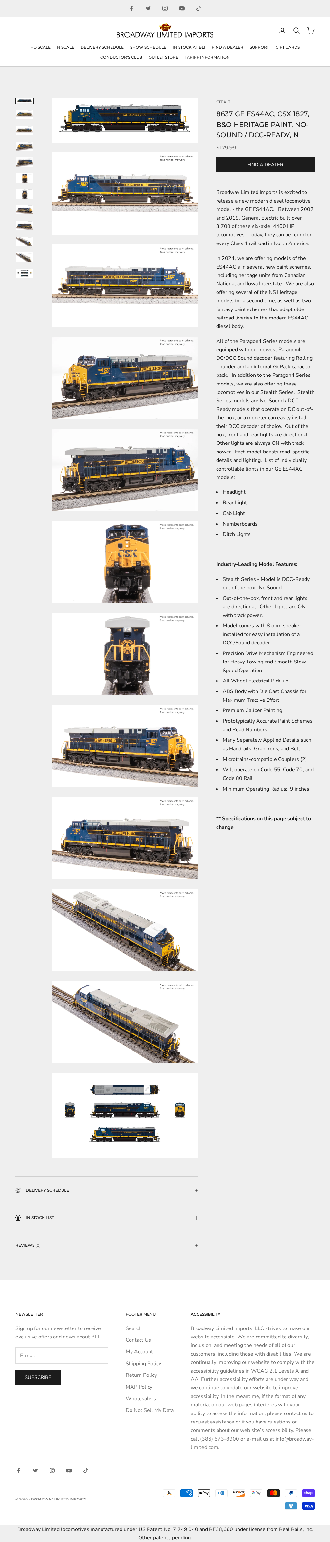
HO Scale (40, 47)
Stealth (225, 102)
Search (133, 1328)
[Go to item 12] (24, 273)
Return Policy (141, 1375)
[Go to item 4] (24, 146)
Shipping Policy (143, 1363)
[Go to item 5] (24, 162)
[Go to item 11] (24, 257)
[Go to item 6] (24, 178)
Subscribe (38, 1377)
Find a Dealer (227, 47)
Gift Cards (288, 47)
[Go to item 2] (24, 114)
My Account (139, 1351)
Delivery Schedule (102, 47)
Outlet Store (163, 57)
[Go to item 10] (24, 241)
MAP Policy (139, 1387)
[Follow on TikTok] (198, 8)
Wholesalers (141, 1398)
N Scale (65, 47)
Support (259, 47)
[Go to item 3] (24, 130)
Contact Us (138, 1340)
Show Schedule (148, 47)
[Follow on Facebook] (131, 8)
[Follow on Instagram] (165, 8)
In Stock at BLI (189, 47)
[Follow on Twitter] (148, 8)
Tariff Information (207, 57)
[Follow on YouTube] (182, 8)
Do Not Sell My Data (150, 1410)
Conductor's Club (121, 57)
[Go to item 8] (24, 210)
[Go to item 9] (24, 225)
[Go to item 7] (24, 193)
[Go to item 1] (24, 101)
